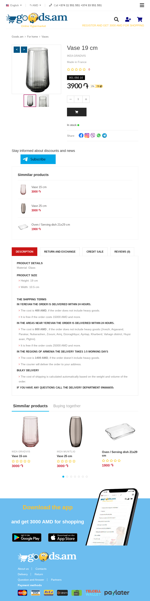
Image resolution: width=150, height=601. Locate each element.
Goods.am (17, 36)
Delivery (23, 574)
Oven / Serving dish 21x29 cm (50, 224)
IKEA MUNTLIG (66, 451)
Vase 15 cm (39, 187)
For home (32, 36)
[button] (17, 50)
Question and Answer (31, 579)
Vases (45, 36)
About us (23, 568)
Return (39, 574)
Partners (56, 579)
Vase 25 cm (39, 205)
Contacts (41, 568)
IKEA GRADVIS (21, 451)
